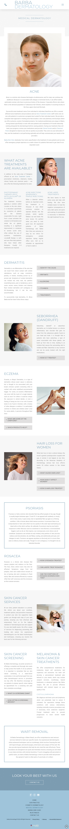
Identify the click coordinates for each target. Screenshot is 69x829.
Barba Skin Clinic (9, 140)
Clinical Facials (47, 128)
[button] (63, 5)
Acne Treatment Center (44, 114)
